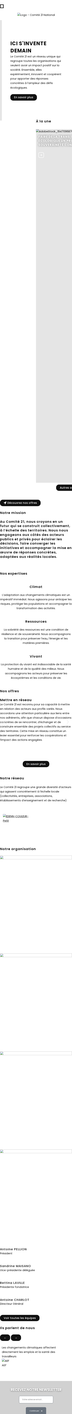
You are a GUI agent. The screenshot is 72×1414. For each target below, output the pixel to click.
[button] (4, 722)
